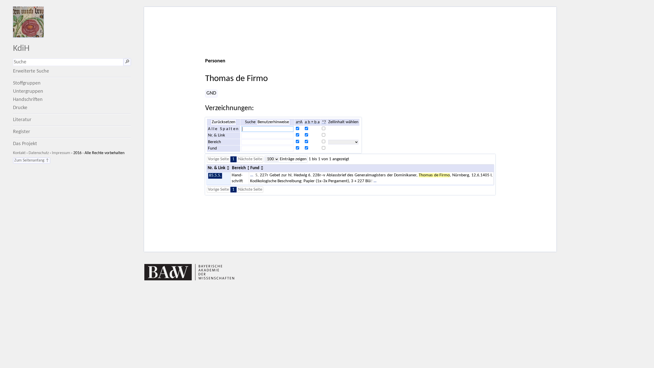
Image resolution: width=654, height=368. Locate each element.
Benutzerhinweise (273, 122)
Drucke (20, 107)
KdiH (21, 48)
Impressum (61, 153)
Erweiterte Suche (31, 71)
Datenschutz (39, 153)
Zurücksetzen (223, 122)
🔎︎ (127, 62)
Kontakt (19, 153)
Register (21, 131)
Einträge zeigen (293, 159)
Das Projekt (25, 143)
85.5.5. (215, 176)
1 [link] (233, 159)
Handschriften (28, 99)
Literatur (22, 119)
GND (211, 93)
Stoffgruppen (27, 83)
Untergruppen (28, 91)
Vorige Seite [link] (218, 159)
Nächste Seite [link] (250, 159)
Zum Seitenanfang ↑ (31, 160)
